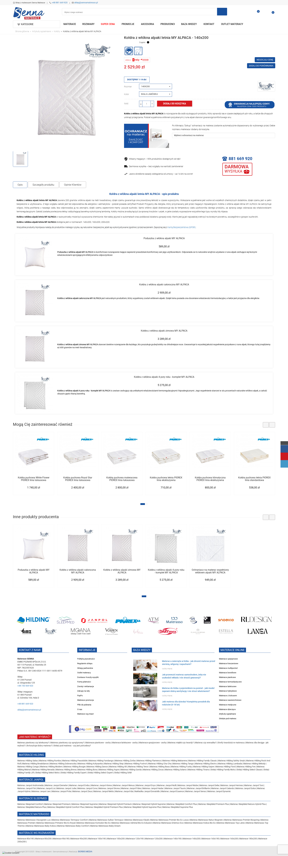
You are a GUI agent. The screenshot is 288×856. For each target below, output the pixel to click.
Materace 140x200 (191, 838)
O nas (79, 709)
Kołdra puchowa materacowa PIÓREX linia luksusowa (121, 479)
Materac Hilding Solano (175, 769)
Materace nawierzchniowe (230, 700)
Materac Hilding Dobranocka (63, 763)
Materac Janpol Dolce (246, 788)
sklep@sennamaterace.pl (86, 2)
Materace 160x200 (229, 838)
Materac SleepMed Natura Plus (31, 807)
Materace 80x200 (43, 838)
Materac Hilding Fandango (101, 760)
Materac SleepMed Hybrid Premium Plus (104, 807)
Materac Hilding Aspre (109, 769)
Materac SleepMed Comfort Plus (182, 804)
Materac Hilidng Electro (206, 763)
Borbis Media (85, 851)
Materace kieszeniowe (228, 663)
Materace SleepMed (33, 798)
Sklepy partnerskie (85, 668)
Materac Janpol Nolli (166, 785)
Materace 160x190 (210, 838)
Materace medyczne (227, 705)
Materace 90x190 (61, 838)
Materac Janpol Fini (26, 788)
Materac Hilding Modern (51, 766)
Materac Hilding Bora (87, 769)
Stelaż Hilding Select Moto (47, 772)
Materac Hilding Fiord (226, 766)
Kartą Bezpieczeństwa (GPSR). (182, 227)
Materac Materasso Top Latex (231, 823)
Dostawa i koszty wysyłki (88, 677)
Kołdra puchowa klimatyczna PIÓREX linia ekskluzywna (210, 479)
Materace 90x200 (78, 838)
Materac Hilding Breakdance (35, 763)
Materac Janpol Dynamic (219, 791)
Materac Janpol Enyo (146, 785)
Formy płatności (84, 682)
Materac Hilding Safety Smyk (231, 760)
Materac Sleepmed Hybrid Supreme (149, 804)
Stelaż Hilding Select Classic (250, 769)
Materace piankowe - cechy (98, 742)
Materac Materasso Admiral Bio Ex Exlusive (132, 823)
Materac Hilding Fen (246, 766)
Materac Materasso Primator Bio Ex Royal (56, 823)
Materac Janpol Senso (195, 791)
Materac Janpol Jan (41, 791)
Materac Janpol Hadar (153, 788)
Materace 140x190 (172, 838)
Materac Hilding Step (114, 763)
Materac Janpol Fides (131, 788)
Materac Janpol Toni (253, 785)
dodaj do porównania (261, 66)
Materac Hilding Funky (181, 766)
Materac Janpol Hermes (231, 785)
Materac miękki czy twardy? (181, 742)
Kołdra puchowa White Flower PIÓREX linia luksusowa (33, 479)
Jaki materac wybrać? (35, 736)
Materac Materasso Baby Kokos (41, 826)
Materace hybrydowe (228, 691)
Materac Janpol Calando (222, 788)
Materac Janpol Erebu (79, 785)
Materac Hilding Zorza (153, 769)
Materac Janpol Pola (61, 791)
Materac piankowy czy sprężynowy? (67, 742)
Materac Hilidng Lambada (230, 763)
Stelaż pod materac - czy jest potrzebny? (72, 745)
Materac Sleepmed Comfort (30, 804)
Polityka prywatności (86, 659)
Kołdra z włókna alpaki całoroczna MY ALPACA (164, 284)
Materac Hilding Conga (28, 766)
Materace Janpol (31, 779)
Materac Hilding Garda (131, 769)
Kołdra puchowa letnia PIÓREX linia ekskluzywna (166, 479)
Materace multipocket (228, 668)
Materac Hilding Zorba (125, 760)
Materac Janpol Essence (172, 791)
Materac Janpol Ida (124, 791)
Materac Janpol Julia (66, 788)
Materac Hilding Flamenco (149, 760)
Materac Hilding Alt (118, 766)
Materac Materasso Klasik (137, 820)
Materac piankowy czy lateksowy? (33, 742)
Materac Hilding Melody (254, 763)
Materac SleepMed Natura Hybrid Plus (248, 804)
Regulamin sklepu (84, 663)
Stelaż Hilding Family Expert (74, 772)
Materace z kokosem (228, 695)
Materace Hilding (31, 754)
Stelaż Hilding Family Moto (223, 769)
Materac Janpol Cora (87, 788)
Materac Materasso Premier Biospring (242, 820)
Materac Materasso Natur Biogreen (206, 820)
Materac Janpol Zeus (82, 791)
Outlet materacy (84, 672)
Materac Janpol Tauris (175, 788)
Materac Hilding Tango (183, 763)
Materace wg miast (85, 714)
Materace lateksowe (227, 686)
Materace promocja (85, 700)
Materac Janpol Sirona (109, 788)
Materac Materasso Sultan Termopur (106, 820)
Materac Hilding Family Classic (202, 760)
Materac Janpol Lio (46, 788)
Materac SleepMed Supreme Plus (177, 807)
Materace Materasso (34, 814)
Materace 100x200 (116, 838)
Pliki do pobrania (84, 705)
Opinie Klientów (72, 184)
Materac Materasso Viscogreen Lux (34, 820)
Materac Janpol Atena (101, 785)
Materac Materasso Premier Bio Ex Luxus (169, 820)
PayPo (80, 695)
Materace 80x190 (25, 838)
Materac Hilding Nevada (43, 769)
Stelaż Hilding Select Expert (100, 772)
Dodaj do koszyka (174, 103)
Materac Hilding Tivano (198, 769)
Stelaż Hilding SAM (123, 772)
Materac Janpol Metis (103, 791)
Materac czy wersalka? (206, 742)
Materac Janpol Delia (209, 785)
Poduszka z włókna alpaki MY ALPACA (164, 238)
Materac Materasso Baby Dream (105, 826)
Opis (20, 184)
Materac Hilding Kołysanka (90, 763)
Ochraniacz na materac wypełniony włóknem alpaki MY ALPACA (210, 571)
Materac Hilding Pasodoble (75, 760)
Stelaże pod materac (227, 718)
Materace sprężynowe (228, 659)
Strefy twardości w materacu (231, 742)
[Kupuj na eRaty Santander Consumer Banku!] (137, 59)
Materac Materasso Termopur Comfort (70, 820)
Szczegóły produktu (43, 184)
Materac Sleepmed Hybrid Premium (115, 804)
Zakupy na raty (83, 691)
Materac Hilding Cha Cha (159, 763)
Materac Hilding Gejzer (203, 766)
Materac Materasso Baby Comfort (73, 826)
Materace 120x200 (153, 838)
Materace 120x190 (135, 838)
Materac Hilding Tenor (138, 766)
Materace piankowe (227, 677)
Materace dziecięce (227, 709)
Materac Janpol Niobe (188, 785)
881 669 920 (240, 158)
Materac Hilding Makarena (175, 760)
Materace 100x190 (97, 838)
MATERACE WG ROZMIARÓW (36, 832)
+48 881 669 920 (60, 2)
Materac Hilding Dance (97, 766)
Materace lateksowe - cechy (125, 742)
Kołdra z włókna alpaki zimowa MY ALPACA (164, 330)
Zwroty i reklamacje (85, 686)
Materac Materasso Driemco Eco (168, 823)
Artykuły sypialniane (227, 714)
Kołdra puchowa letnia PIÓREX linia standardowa (254, 479)
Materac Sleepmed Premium (57, 804)
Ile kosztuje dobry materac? (39, 745)
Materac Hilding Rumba (50, 760)
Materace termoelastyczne (230, 682)
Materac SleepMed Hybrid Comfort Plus (66, 807)
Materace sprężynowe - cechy (152, 742)
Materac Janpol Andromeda (30, 785)
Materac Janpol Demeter (56, 785)
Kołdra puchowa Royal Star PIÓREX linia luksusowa (77, 479)
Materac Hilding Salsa (27, 760)
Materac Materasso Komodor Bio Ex (94, 823)
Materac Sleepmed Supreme (85, 804)
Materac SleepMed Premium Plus (213, 804)
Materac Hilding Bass (160, 766)
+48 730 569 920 (25, 686)
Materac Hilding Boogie (74, 766)
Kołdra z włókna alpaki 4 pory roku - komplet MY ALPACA (164, 376)
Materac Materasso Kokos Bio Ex (200, 823)
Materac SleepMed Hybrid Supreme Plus (142, 807)
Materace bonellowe (227, 672)
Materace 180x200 (248, 838)
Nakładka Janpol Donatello (147, 791)
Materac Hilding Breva (66, 769)
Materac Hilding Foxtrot (136, 763)
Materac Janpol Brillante (198, 788)
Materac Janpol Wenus (124, 785)
